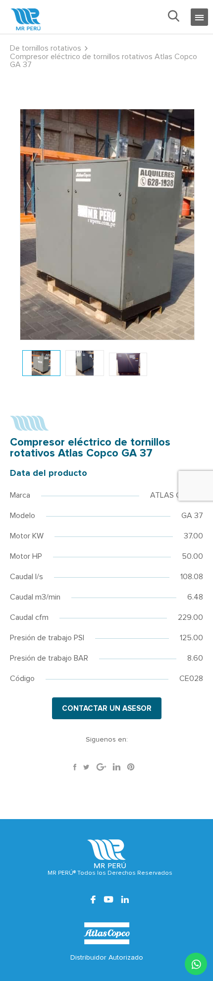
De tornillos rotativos (45, 48)
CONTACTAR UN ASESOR (107, 708)
